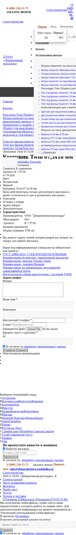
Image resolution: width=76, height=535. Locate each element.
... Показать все (48, 152)
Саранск (38, 431)
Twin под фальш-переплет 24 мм (58, 100)
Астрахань (8, 397)
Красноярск (31, 411)
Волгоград (25, 401)
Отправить (6, 530)
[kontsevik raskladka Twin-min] (22, 161)
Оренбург (15, 421)
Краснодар (17, 411)
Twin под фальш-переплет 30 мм (58, 104)
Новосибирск (34, 418)
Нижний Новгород (14, 418)
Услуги (7, 492)
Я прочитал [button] (7, 516)
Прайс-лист (10, 489)
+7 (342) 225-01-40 (70, 11)
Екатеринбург (10, 404)
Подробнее (22, 516)
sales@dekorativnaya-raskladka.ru (31, 469)
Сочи (5, 434)
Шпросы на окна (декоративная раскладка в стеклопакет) (32, 133)
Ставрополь (16, 434)
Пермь (6, 424)
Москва (7, 414)
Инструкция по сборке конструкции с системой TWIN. (37, 274)
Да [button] (46, 37)
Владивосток (10, 401)
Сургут (28, 434)
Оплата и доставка (14, 496)
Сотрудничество (56, 10)
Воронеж (37, 401)
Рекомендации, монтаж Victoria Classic (27, 260)
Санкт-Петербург (22, 431)
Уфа (4, 441)
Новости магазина (17, 448)
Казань (6, 411)
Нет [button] (61, 37)
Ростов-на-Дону (12, 428)
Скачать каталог (13, 479)
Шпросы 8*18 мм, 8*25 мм (54, 134)
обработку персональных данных (45, 346)
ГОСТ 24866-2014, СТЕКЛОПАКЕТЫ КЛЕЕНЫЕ (35, 254)
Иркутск (7, 408)
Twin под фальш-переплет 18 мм (58, 93)
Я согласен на (36, 346)
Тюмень (7, 438)
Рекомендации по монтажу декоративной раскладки (36, 257)
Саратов (49, 431)
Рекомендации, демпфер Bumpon (23, 264)
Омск (5, 421)
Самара (6, 431)
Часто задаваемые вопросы (20, 482)
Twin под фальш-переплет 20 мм (58, 96)
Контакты (9, 486)
